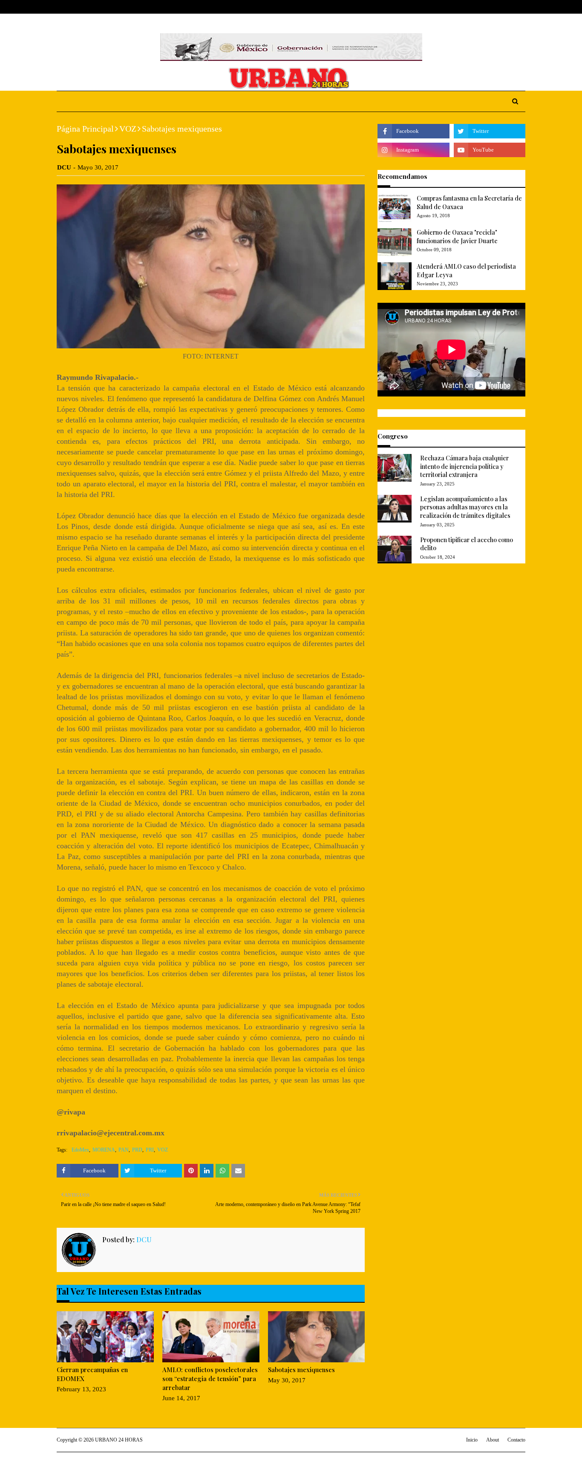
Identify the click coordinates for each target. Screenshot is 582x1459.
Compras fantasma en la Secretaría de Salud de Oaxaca (469, 202)
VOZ (127, 128)
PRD (137, 1150)
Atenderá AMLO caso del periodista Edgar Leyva (466, 270)
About (89, 6)
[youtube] (489, 150)
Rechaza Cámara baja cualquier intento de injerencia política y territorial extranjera (464, 466)
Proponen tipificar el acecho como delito (466, 544)
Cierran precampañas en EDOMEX (92, 1374)
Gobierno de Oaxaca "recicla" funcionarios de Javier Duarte (457, 236)
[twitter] (495, 7)
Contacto (516, 1440)
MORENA (103, 1150)
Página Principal (85, 128)
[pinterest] (521, 7)
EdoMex (80, 1150)
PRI (150, 1150)
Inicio (472, 1440)
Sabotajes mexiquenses (301, 1369)
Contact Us (121, 6)
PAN (123, 1150)
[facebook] (482, 7)
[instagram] (509, 7)
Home (65, 6)
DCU (64, 167)
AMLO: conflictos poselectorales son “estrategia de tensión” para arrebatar (210, 1378)
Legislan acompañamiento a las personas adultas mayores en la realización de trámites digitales (465, 507)
